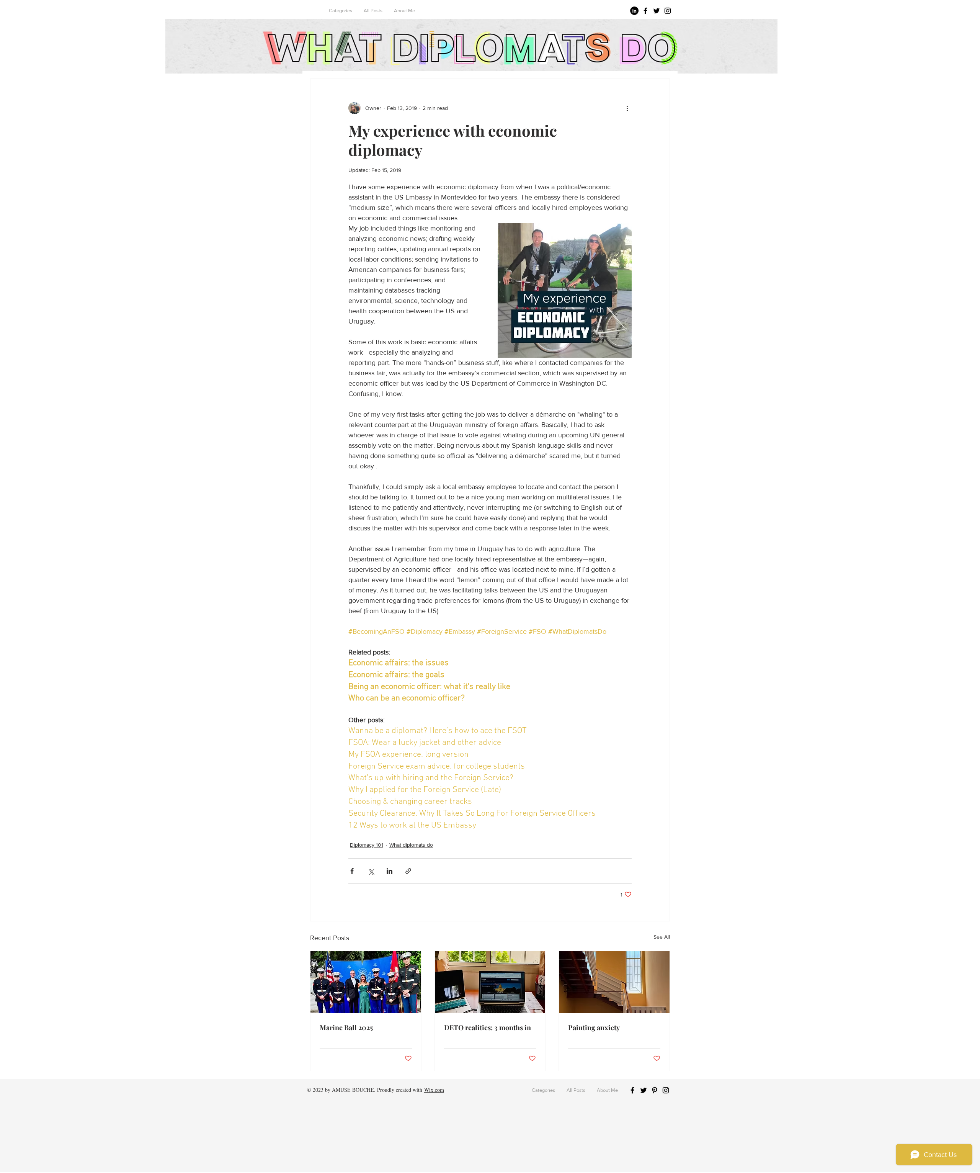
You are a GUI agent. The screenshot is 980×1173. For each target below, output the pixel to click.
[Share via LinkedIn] (389, 871)
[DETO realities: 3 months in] (490, 982)
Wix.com (434, 1089)
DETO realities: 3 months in (487, 1027)
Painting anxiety (594, 1027)
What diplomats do (411, 845)
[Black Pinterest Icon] (654, 1090)
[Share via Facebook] (352, 871)
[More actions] (627, 108)
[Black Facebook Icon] (645, 11)
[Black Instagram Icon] (667, 11)
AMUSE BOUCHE (353, 1089)
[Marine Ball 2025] (365, 982)
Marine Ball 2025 (346, 1027)
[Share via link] (408, 871)
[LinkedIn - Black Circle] (634, 11)
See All (661, 937)
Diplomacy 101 (366, 845)
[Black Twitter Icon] (656, 11)
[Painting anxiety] (614, 982)
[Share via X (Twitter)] (370, 871)
